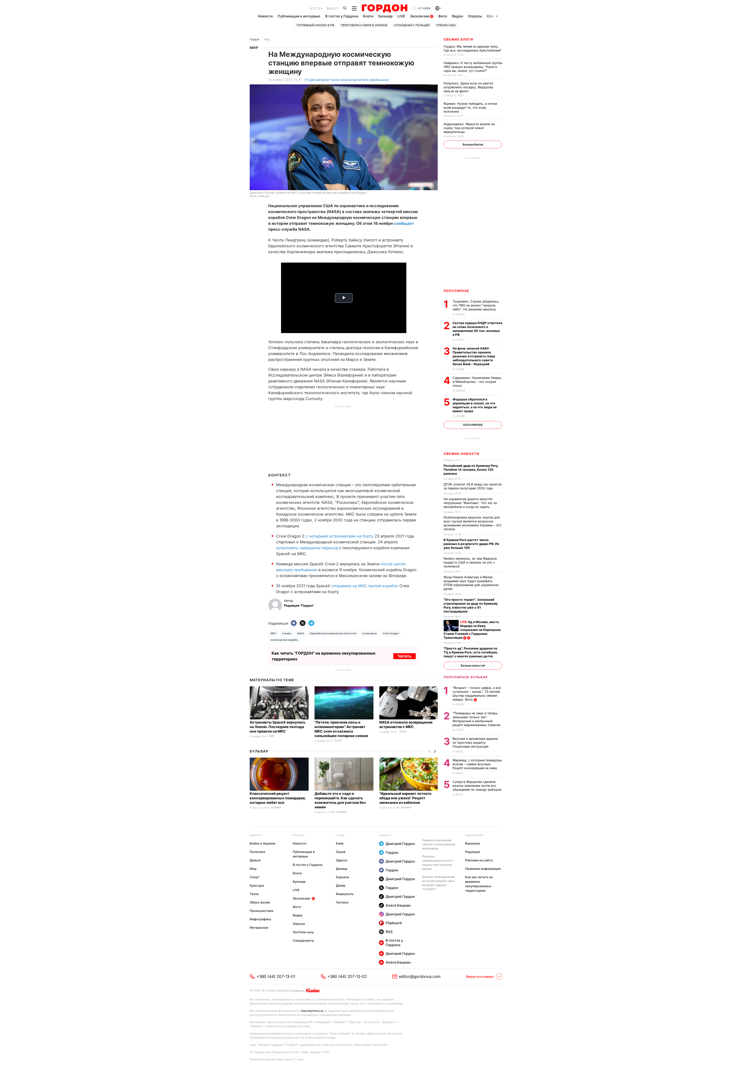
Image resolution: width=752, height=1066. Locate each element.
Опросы (475, 16)
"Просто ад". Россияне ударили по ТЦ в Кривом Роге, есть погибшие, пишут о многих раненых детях (471, 652)
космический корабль (284, 639)
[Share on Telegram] (311, 623)
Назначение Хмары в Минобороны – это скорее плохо (477, 382)
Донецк (341, 869)
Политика (257, 852)
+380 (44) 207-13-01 (276, 976)
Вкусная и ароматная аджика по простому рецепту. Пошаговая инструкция (475, 742)
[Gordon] (384, 8)
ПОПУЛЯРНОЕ (456, 291)
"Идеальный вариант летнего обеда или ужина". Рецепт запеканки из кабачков (405, 798)
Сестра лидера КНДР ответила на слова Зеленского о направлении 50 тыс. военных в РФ (477, 329)
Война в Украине (262, 843)
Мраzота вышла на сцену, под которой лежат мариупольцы (469, 128)
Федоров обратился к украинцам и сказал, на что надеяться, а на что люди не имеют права (475, 405)
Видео (457, 16)
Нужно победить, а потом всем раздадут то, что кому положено (470, 107)
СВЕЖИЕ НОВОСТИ (461, 454)
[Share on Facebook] (294, 623)
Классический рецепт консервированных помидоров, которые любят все (278, 798)
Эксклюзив (420, 16)
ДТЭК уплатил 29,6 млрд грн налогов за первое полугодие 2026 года (473, 486)
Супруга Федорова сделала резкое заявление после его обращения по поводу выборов (477, 785)
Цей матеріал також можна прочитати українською (348, 79)
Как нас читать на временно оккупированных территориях (479, 884)
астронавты (369, 633)
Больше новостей (473, 665)
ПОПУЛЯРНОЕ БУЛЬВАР (466, 677)
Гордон (254, 39)
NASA (300, 633)
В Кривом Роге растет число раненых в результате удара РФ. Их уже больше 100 (471, 544)
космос (286, 633)
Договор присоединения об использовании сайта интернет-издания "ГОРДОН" (438, 883)
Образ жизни (260, 902)
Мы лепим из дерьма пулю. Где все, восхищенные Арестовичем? (473, 48)
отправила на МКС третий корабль (364, 586)
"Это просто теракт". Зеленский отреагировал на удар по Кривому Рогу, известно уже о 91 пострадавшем (471, 605)
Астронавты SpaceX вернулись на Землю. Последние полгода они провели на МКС (278, 726)
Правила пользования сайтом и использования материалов (438, 844)
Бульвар (385, 16)
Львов (340, 852)
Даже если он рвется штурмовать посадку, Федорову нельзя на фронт (468, 87)
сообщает (404, 223)
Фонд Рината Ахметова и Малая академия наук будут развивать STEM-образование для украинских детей (471, 583)
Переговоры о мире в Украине (364, 25)
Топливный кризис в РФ (315, 25)
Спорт (254, 877)
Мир (267, 39)
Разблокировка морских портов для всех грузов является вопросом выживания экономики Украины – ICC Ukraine (473, 523)
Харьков (342, 877)
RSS (389, 932)
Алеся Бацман (398, 905)
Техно (338, 740)
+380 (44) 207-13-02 (347, 976)
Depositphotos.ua (312, 1010)
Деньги (255, 860)
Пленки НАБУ (446, 25)
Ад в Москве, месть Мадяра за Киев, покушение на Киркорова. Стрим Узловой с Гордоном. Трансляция (472, 630)
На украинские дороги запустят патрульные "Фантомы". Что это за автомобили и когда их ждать (470, 503)
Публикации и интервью (299, 16)
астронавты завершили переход (307, 548)
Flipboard (394, 923)
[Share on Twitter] (303, 623)
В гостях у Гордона (341, 16)
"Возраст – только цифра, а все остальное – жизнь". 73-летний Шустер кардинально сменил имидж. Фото (477, 693)
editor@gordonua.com (420, 976)
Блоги (368, 16)
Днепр (340, 885)
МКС (273, 633)
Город (340, 835)
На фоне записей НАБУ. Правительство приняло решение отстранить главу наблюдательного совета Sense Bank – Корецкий (474, 356)
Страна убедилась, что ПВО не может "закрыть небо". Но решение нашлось (476, 305)
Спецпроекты (303, 940)
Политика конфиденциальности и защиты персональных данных (437, 862)
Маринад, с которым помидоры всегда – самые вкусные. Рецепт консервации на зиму (477, 764)
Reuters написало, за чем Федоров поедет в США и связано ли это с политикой (470, 562)
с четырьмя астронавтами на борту (339, 536)
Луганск (342, 902)
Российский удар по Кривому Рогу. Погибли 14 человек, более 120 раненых (471, 469)
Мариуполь (345, 894)
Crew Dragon (391, 633)
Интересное (259, 928)
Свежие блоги (458, 39)
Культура (257, 885)
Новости (265, 16)
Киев (339, 843)
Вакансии (472, 843)
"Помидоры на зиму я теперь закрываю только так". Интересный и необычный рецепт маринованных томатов (477, 719)
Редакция (472, 852)
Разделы (299, 835)
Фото (442, 16)
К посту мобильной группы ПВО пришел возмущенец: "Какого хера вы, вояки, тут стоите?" (473, 67)
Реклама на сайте (479, 860)
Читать (404, 656)
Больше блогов (473, 144)
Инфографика (260, 919)
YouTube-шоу (303, 932)
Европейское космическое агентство (333, 633)
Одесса (341, 860)
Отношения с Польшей (412, 25)
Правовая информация (483, 869)
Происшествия (261, 911)
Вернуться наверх (480, 976)
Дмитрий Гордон (400, 844)
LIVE (401, 16)
